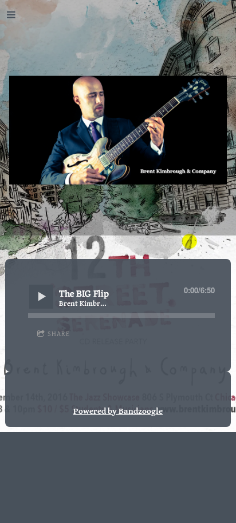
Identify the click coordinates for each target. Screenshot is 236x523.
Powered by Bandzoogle (118, 411)
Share (59, 333)
